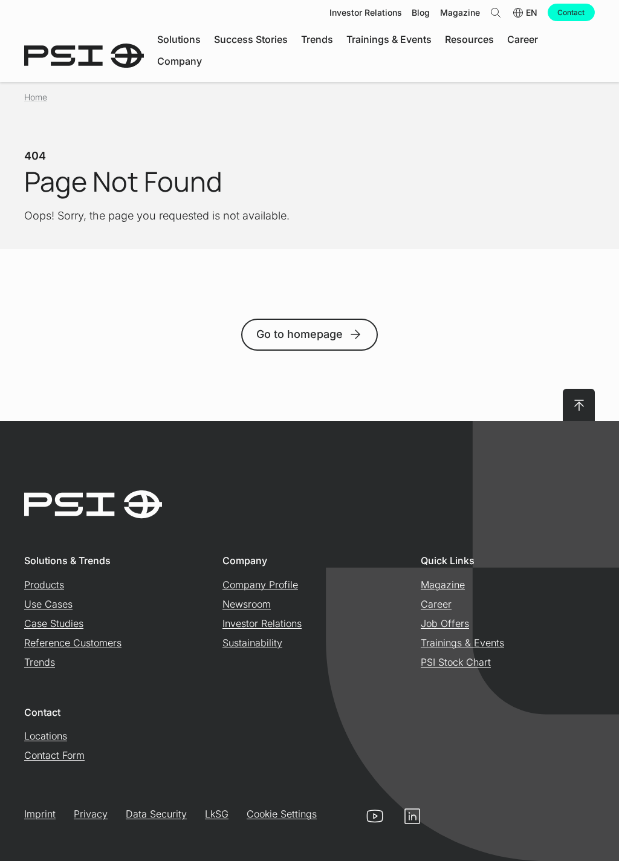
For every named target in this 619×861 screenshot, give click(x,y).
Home (35, 97)
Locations (45, 736)
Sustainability (252, 643)
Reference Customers (73, 643)
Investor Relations (262, 623)
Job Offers (445, 623)
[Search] (496, 12)
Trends (39, 662)
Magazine (443, 585)
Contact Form (54, 755)
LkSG (216, 814)
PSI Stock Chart (456, 662)
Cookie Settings (282, 814)
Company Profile (260, 585)
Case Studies (53, 623)
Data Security (156, 814)
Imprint (40, 814)
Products (44, 585)
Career (436, 604)
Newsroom (246, 604)
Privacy (91, 814)
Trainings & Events (462, 643)
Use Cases (48, 604)
